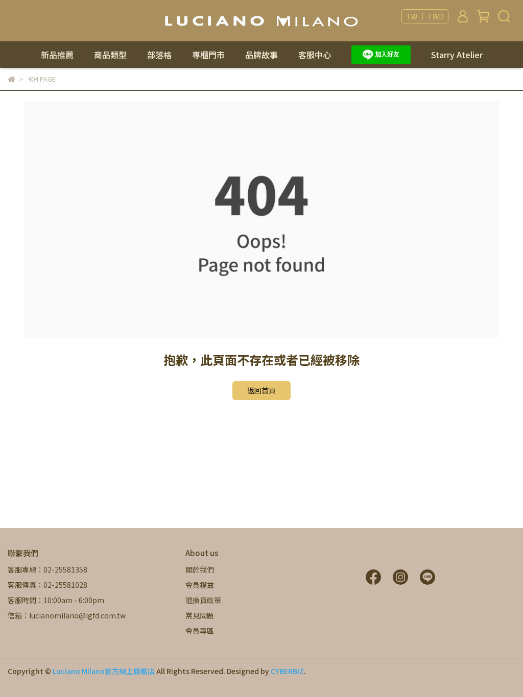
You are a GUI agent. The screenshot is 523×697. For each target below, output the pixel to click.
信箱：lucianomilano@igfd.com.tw (67, 615)
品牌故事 (261, 54)
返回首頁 (261, 390)
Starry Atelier (457, 54)
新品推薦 (57, 54)
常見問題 (199, 615)
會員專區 (199, 631)
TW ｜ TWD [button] (425, 16)
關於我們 (199, 569)
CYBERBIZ (287, 671)
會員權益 (199, 585)
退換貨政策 (203, 600)
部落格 (159, 54)
